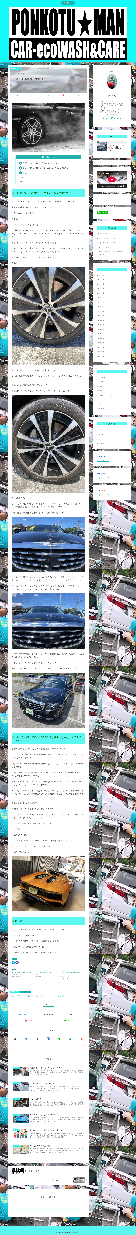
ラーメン (100, 400)
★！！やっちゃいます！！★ (106, 238)
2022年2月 (100, 293)
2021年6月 (100, 320)
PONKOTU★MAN (50, 996)
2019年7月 (100, 343)
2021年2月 (100, 325)
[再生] (99, 186)
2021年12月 (101, 297)
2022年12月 (101, 275)
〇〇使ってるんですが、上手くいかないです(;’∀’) (40, 163)
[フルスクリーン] (124, 186)
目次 (47, 157)
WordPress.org (102, 443)
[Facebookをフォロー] (37, 1039)
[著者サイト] (15, 1039)
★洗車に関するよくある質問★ (21, 973)
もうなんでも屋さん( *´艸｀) (106, 243)
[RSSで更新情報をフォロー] (81, 1039)
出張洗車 (29, 996)
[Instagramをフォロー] (48, 1039)
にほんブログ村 (103, 461)
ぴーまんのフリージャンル (105, 395)
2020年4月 (100, 338)
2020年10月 (101, 334)
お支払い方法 (101, 386)
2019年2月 (100, 356)
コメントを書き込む (48, 1209)
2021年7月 (100, 315)
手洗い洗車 (21, 996)
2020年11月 (100, 329)
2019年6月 (100, 347)
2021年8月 (100, 311)
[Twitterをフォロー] (26, 1039)
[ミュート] (121, 186)
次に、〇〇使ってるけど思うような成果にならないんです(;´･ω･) (46, 168)
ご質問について (27, 992)
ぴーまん (112, 96)
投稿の (100, 434)
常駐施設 (100, 390)
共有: (22, 177)
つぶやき (100, 404)
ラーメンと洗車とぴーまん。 (45, 973)
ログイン (100, 429)
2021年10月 (101, 306)
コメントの (102, 438)
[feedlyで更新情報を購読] (70, 1039)
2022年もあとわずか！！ (105, 233)
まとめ (25, 173)
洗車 (13, 996)
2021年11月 (100, 302)
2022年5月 (100, 284)
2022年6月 (100, 279)
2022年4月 (100, 288)
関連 (21, 181)
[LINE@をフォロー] (59, 1039)
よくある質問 (61, 996)
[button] (128, 162)
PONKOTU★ (15, 992)
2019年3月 (100, 352)
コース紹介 (100, 381)
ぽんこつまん (38, 996)
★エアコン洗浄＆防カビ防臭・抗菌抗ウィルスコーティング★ (111, 253)
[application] (112, 179)
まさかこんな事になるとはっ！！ (107, 247)
